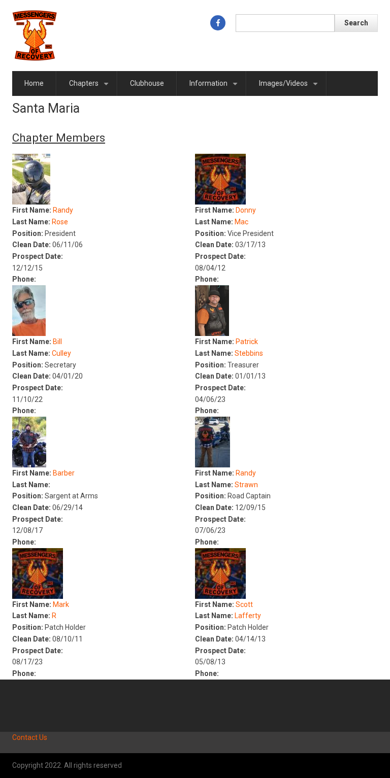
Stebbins (249, 353)
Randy (63, 210)
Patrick (247, 341)
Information (215, 87)
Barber (64, 473)
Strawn (246, 485)
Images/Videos (290, 87)
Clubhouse (147, 83)
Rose (60, 222)
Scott (244, 604)
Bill (57, 341)
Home (34, 83)
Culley (61, 353)
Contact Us (29, 737)
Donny (246, 210)
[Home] (34, 35)
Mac (241, 222)
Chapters (90, 87)
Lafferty (248, 616)
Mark (61, 604)
